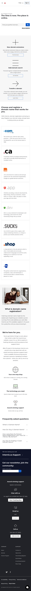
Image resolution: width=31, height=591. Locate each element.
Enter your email (6, 468)
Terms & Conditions (21, 579)
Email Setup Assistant (20, 561)
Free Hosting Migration (20, 555)
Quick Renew (18, 558)
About (2, 550)
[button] (27, 587)
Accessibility (4, 579)
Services (3, 553)
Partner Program (5, 555)
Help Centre (18, 553)
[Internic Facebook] (10, 572)
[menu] (2, 3)
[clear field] (18, 471)
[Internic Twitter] (6, 572)
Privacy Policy (12, 579)
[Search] (28, 24)
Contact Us (18, 550)
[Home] (5, 3)
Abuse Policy (4, 583)
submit (20, 471)
